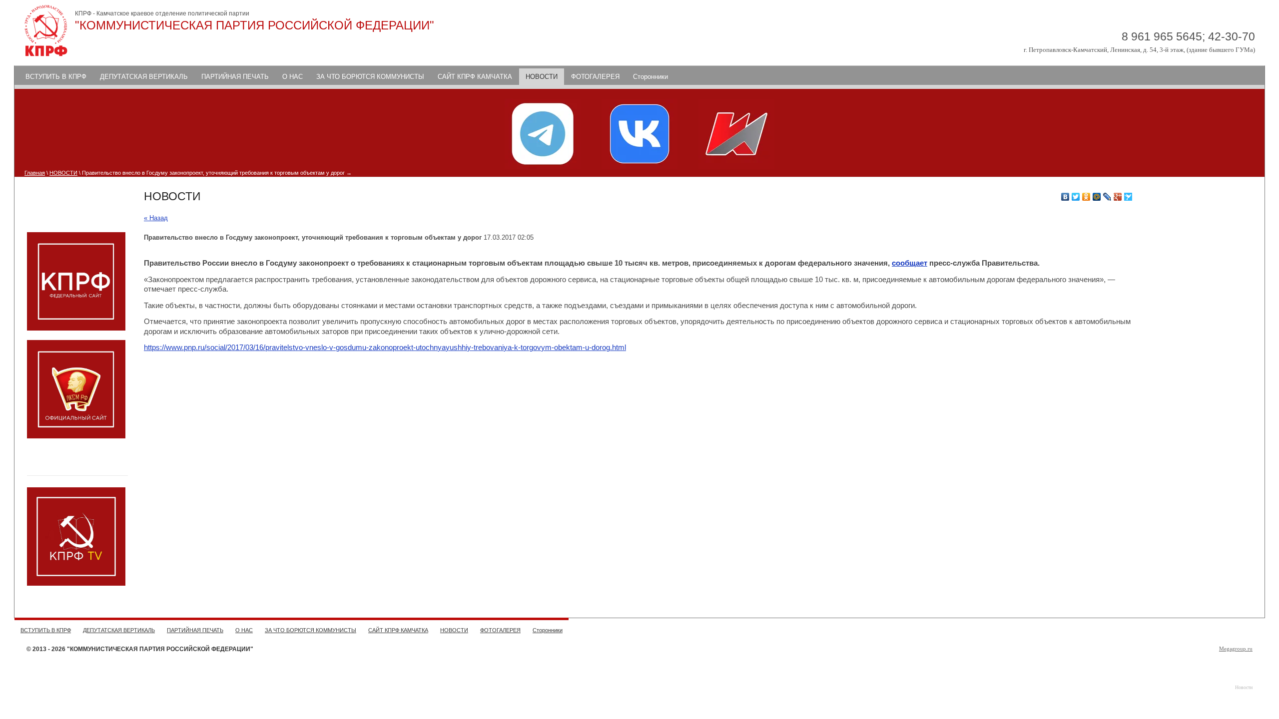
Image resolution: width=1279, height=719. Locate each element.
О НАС (292, 76)
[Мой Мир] (1097, 196)
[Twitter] (1076, 196)
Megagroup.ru (1236, 649)
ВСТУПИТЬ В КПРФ (55, 76)
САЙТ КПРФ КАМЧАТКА (475, 76)
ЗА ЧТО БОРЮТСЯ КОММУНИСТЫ (370, 76)
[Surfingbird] (1128, 196)
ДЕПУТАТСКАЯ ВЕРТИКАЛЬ (144, 76)
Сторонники (650, 76)
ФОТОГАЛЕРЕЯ (595, 76)
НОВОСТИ (542, 76)
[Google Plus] (1118, 196)
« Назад (156, 218)
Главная (34, 173)
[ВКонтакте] (1065, 196)
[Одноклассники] (1086, 196)
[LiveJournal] (1107, 196)
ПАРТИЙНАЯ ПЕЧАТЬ (235, 76)
